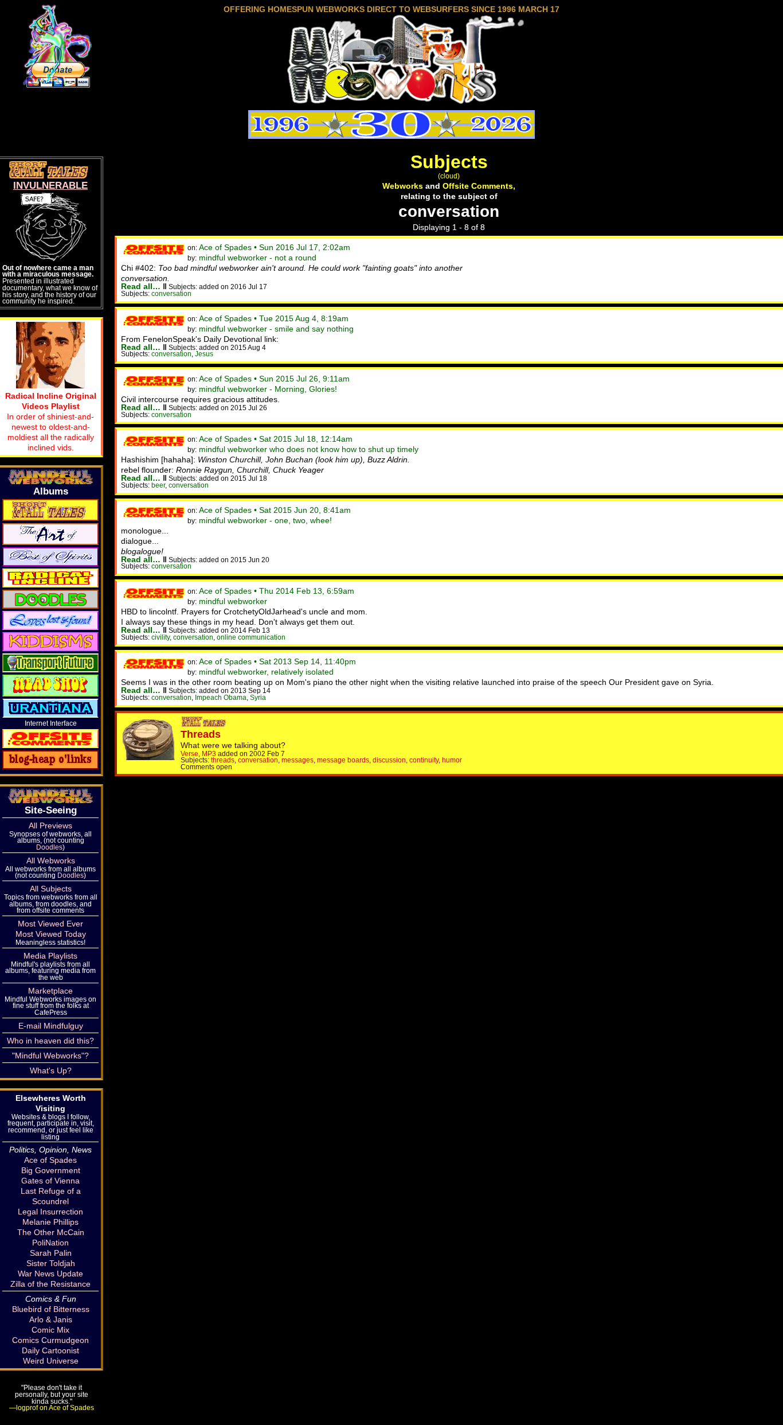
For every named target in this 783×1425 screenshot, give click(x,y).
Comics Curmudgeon (50, 1340)
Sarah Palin (51, 1252)
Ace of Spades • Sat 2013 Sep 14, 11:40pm (277, 661)
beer (158, 485)
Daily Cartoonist (50, 1350)
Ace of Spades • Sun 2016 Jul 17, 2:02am (274, 247)
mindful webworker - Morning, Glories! (268, 389)
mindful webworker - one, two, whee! (265, 520)
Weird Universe (51, 1360)
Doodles (49, 847)
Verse (189, 753)
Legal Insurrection (50, 1211)
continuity (424, 760)
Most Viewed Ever (50, 923)
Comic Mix (50, 1329)
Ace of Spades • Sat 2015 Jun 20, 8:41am (275, 510)
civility (160, 637)
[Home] (391, 99)
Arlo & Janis (50, 1319)
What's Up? (51, 1070)
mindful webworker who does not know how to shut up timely (308, 449)
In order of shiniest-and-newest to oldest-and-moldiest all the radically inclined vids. (50, 421)
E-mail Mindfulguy (50, 1025)
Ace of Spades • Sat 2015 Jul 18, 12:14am (276, 438)
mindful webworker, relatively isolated (266, 671)
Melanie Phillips (50, 1222)
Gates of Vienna (50, 1180)
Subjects (449, 161)
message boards (343, 760)
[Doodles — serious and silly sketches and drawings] (50, 598)
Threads (201, 734)
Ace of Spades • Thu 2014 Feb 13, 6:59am (276, 590)
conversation (171, 293)
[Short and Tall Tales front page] (205, 724)
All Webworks (50, 860)
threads (222, 760)
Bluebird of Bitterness (50, 1309)
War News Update (50, 1273)
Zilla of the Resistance (50, 1283)
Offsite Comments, (479, 185)
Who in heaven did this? (50, 1040)
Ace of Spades (50, 1160)
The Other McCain (50, 1232)
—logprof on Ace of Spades (51, 1407)
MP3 (209, 753)
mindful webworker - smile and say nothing (276, 328)
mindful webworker (233, 601)
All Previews (50, 825)
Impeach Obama (220, 697)
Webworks (402, 185)
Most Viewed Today (50, 934)
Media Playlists (50, 955)
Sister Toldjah (50, 1263)
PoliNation (50, 1242)
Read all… (140, 286)
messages (297, 760)
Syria (258, 697)
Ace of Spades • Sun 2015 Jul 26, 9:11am (274, 378)
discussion (389, 760)
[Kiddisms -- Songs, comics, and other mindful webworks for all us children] (50, 640)
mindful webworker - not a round (257, 257)
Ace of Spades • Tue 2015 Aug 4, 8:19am (274, 318)
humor (452, 760)
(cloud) (449, 176)
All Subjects (51, 888)
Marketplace (50, 990)
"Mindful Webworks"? (50, 1055)
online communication (251, 637)
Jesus (204, 353)
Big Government (50, 1170)
